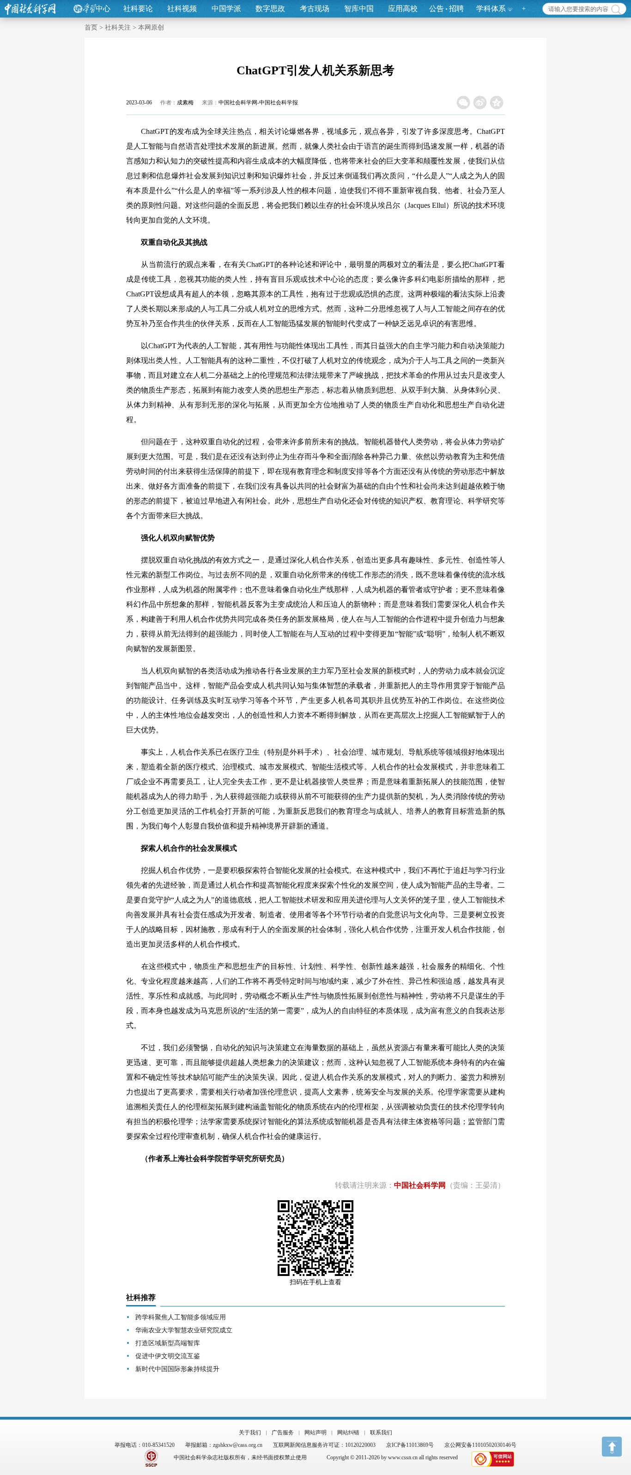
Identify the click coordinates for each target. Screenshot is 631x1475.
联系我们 (381, 1432)
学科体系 (491, 8)
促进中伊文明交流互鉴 (167, 1356)
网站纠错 (348, 1432)
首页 (91, 27)
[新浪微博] (480, 102)
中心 (103, 8)
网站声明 (315, 1432)
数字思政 (270, 8)
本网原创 (151, 27)
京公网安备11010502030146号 (480, 1445)
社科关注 (118, 27)
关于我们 (250, 1432)
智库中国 (359, 8)
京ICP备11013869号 (410, 1445)
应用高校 (403, 8)
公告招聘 (446, 8)
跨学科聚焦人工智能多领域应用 (180, 1317)
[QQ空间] (497, 102)
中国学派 (226, 8)
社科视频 (182, 8)
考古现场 (314, 8)
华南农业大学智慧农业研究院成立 (183, 1330)
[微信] (463, 102)
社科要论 (138, 8)
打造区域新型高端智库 (167, 1343)
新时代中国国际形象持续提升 (177, 1369)
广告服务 (283, 1432)
